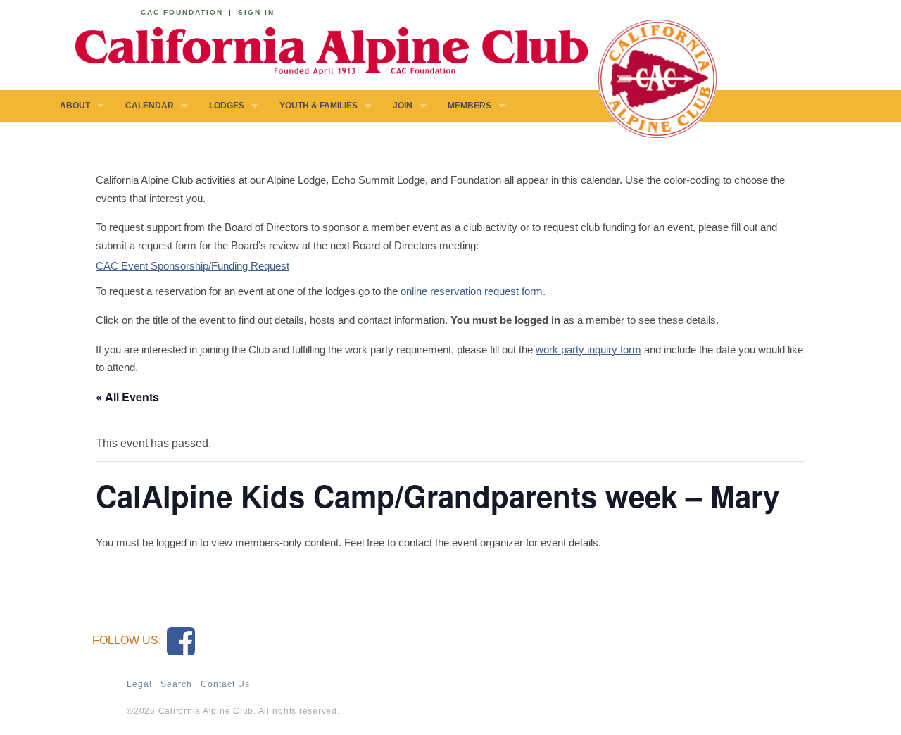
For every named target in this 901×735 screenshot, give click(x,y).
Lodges (226, 106)
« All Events (127, 397)
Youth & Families (318, 106)
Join (402, 106)
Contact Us (225, 684)
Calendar (149, 106)
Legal (139, 684)
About (75, 106)
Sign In (256, 12)
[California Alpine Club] (324, 49)
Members (469, 106)
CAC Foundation (182, 12)
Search (176, 684)
